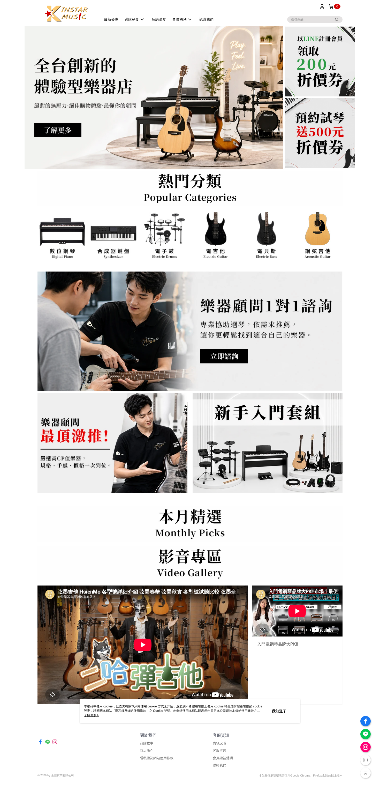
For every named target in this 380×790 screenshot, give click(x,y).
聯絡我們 (219, 765)
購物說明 (219, 743)
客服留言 (219, 750)
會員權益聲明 (223, 758)
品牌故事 (146, 743)
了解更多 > (91, 715)
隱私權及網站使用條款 (156, 758)
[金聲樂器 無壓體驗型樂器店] (66, 13)
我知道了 (279, 711)
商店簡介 (146, 750)
